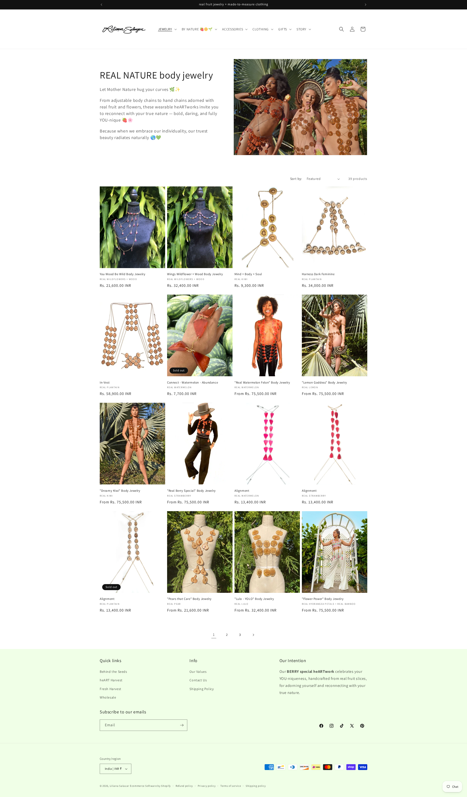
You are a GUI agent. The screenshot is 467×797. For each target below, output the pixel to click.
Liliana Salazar (119, 786)
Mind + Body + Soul (248, 274)
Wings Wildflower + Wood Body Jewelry (195, 274)
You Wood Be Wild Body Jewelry (122, 274)
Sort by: (296, 178)
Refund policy (184, 786)
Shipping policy (256, 786)
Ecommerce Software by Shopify (150, 786)
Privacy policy (207, 786)
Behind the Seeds (113, 671)
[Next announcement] (365, 4)
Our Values (198, 671)
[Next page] (253, 635)
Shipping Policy (201, 689)
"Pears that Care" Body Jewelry (189, 599)
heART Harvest (111, 680)
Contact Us (198, 680)
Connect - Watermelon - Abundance (192, 383)
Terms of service (230, 786)
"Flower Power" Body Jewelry (322, 599)
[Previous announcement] (101, 4)
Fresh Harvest (110, 689)
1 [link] (214, 634)
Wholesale (108, 697)
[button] (167, 29)
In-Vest (104, 383)
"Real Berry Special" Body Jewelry (191, 491)
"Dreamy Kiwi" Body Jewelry (120, 491)
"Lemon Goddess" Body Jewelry (324, 383)
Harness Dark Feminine (318, 274)
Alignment (241, 491)
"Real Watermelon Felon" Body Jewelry (262, 383)
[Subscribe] (181, 725)
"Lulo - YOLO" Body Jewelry (254, 599)
